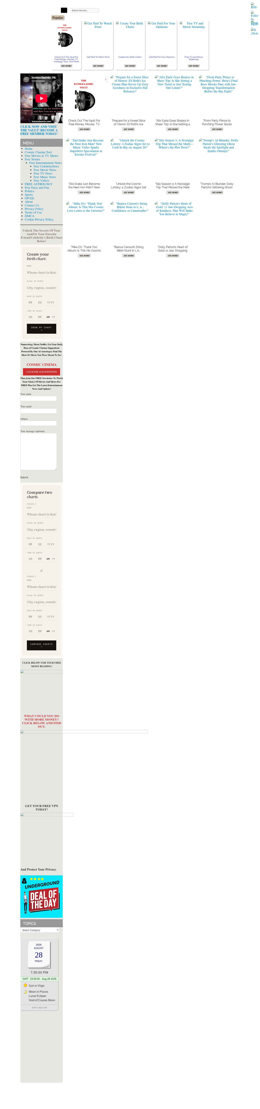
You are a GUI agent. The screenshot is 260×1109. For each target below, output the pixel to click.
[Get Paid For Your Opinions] (162, 24)
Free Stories (32, 159)
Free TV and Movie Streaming (194, 58)
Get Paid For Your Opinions (162, 57)
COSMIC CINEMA (42, 364)
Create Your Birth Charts (130, 57)
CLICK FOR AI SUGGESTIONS (41, 371)
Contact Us (32, 205)
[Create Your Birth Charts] (130, 24)
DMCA (29, 216)
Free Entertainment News (45, 163)
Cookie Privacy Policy (39, 219)
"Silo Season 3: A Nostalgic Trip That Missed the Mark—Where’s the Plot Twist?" (172, 187)
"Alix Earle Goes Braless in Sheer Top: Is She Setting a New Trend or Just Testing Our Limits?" (172, 126)
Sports (29, 194)
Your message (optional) (32, 431)
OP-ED (29, 198)
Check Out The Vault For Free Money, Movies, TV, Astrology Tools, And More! (66, 59)
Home (29, 148)
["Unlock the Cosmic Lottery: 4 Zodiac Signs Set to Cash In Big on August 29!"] (130, 143)
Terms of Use (33, 212)
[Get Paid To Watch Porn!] (98, 24)
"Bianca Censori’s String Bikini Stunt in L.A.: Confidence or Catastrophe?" (128, 252)
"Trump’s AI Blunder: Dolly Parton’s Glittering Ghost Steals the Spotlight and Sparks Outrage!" (216, 189)
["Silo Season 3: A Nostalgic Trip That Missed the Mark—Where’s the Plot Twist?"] (174, 143)
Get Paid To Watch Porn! (98, 57)
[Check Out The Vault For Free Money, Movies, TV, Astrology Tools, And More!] (66, 35)
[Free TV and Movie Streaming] (194, 24)
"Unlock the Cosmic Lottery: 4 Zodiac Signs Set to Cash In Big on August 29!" (128, 189)
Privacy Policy (34, 209)
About (29, 201)
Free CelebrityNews (46, 166)
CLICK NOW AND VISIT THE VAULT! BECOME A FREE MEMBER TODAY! (39, 130)
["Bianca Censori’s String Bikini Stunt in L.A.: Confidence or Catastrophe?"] (130, 207)
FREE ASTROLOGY (39, 184)
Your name (25, 394)
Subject (24, 418)
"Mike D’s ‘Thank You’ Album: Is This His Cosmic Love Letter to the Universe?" (84, 252)
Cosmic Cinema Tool (38, 152)
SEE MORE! (66, 65)
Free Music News (45, 177)
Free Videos (41, 180)
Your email (25, 406)
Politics (29, 191)
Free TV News (43, 173)
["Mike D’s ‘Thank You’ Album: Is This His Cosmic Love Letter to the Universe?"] (86, 207)
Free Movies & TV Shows (41, 155)
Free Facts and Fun (37, 187)
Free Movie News (45, 170)
